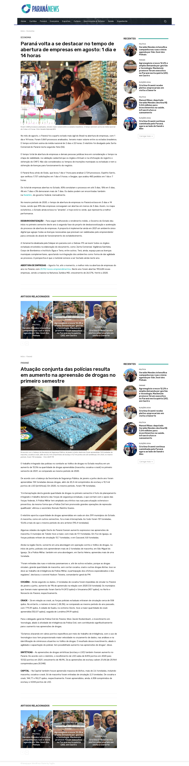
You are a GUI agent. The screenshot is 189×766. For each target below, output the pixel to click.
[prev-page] (22, 343)
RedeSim (28, 195)
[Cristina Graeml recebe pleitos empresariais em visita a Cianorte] (101, 320)
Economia (30, 31)
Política (36, 324)
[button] (165, 21)
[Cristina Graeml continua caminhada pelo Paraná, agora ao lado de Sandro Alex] (130, 124)
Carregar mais (145, 136)
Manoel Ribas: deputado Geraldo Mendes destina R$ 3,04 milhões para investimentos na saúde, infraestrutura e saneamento (153, 106)
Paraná (68, 319)
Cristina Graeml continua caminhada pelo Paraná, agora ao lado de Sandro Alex (152, 125)
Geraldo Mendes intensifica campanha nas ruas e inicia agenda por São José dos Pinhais (36, 332)
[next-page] (27, 343)
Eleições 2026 (101, 327)
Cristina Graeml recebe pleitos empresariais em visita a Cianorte (101, 333)
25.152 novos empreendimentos (55, 269)
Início (23, 31)
